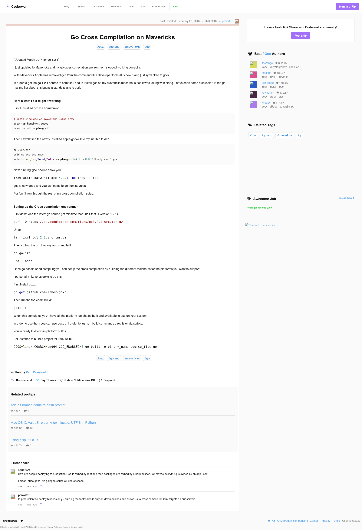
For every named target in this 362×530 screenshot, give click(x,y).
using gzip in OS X (24, 439)
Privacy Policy (53, 527)
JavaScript (98, 6)
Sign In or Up (347, 6)
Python (81, 6)
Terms (336, 520)
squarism (24, 470)
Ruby (66, 6)
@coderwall (11, 520)
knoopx (266, 102)
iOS (143, 6)
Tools (131, 6)
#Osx (267, 53)
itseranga (267, 63)
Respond (109, 380)
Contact (314, 520)
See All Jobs (346, 198)
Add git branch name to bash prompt (38, 404)
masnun (266, 73)
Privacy (325, 520)
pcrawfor (227, 21)
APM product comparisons (292, 520)
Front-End (116, 6)
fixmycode (268, 83)
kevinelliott (268, 92)
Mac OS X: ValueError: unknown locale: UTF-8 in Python (53, 422)
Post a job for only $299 (259, 207)
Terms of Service (70, 527)
